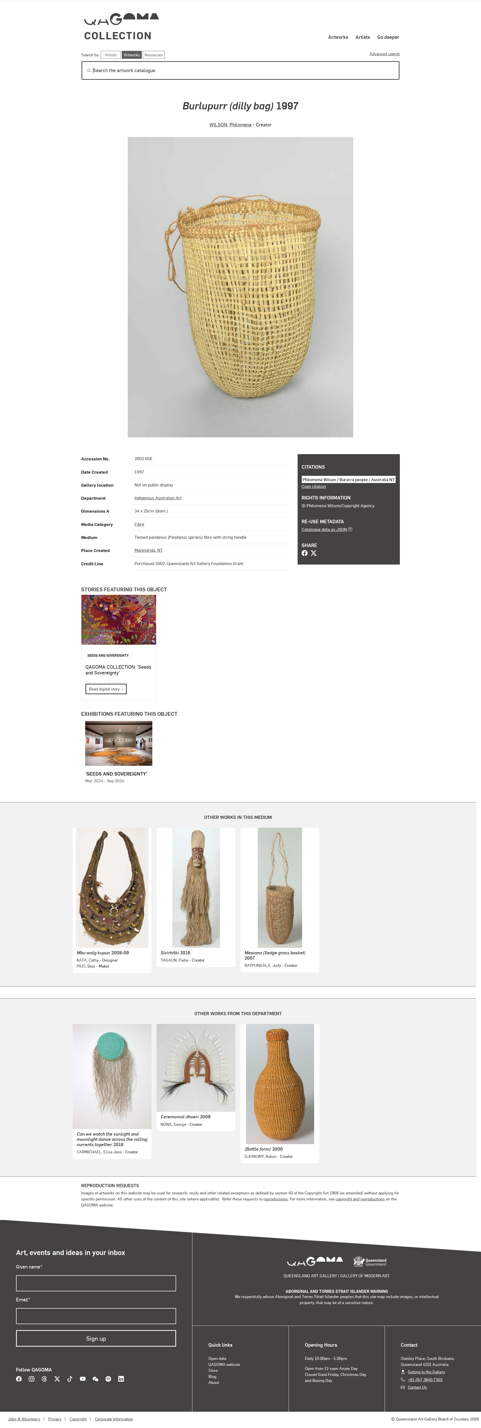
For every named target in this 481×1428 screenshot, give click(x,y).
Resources (154, 54)
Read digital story (104, 688)
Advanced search (385, 53)
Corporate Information (114, 1418)
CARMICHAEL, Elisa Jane (99, 1151)
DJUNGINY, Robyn (261, 1156)
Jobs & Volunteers (24, 1418)
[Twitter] (314, 553)
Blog (212, 1376)
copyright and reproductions (360, 1198)
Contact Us (417, 1387)
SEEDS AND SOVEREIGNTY (108, 655)
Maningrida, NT (149, 550)
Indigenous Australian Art (158, 497)
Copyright (78, 1418)
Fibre (139, 524)
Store (213, 1370)
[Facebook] (305, 553)
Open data (217, 1358)
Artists (362, 37)
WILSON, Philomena (230, 124)
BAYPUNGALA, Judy (263, 965)
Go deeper (388, 37)
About (213, 1382)
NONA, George (173, 1124)
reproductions (276, 1198)
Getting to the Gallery (426, 1371)
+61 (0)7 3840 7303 (425, 1379)
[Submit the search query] (84, 70)
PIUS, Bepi (86, 966)
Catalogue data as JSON (324, 529)
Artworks (338, 37)
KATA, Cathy (88, 960)
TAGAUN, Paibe (174, 960)
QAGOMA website (224, 1364)
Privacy (54, 1418)
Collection (118, 35)
